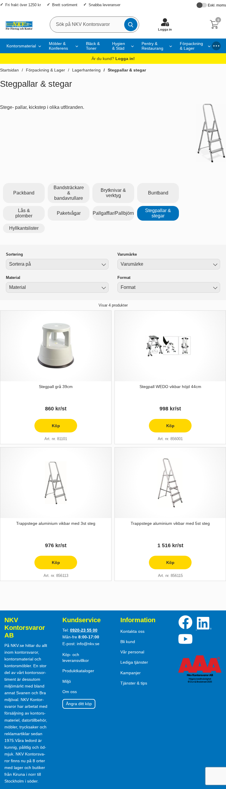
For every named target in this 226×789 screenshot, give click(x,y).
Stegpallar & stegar (127, 70)
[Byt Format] (214, 288)
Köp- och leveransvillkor (75, 657)
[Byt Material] (103, 288)
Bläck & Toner (93, 46)
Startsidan (9, 70)
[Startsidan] (18, 24)
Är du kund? (113, 58)
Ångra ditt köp (79, 703)
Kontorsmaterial (21, 46)
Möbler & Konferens (58, 46)
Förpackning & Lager (191, 46)
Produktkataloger (78, 670)
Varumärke (127, 254)
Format (123, 277)
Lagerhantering (86, 70)
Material (13, 277)
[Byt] (103, 265)
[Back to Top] (215, 750)
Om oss (69, 691)
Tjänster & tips (133, 683)
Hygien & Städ (118, 46)
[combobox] (57, 264)
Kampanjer (130, 672)
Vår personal (132, 652)
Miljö (66, 681)
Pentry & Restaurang (152, 46)
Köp (47, 427)
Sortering (14, 254)
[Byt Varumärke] (214, 265)
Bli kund (127, 641)
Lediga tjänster (134, 662)
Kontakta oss (132, 631)
